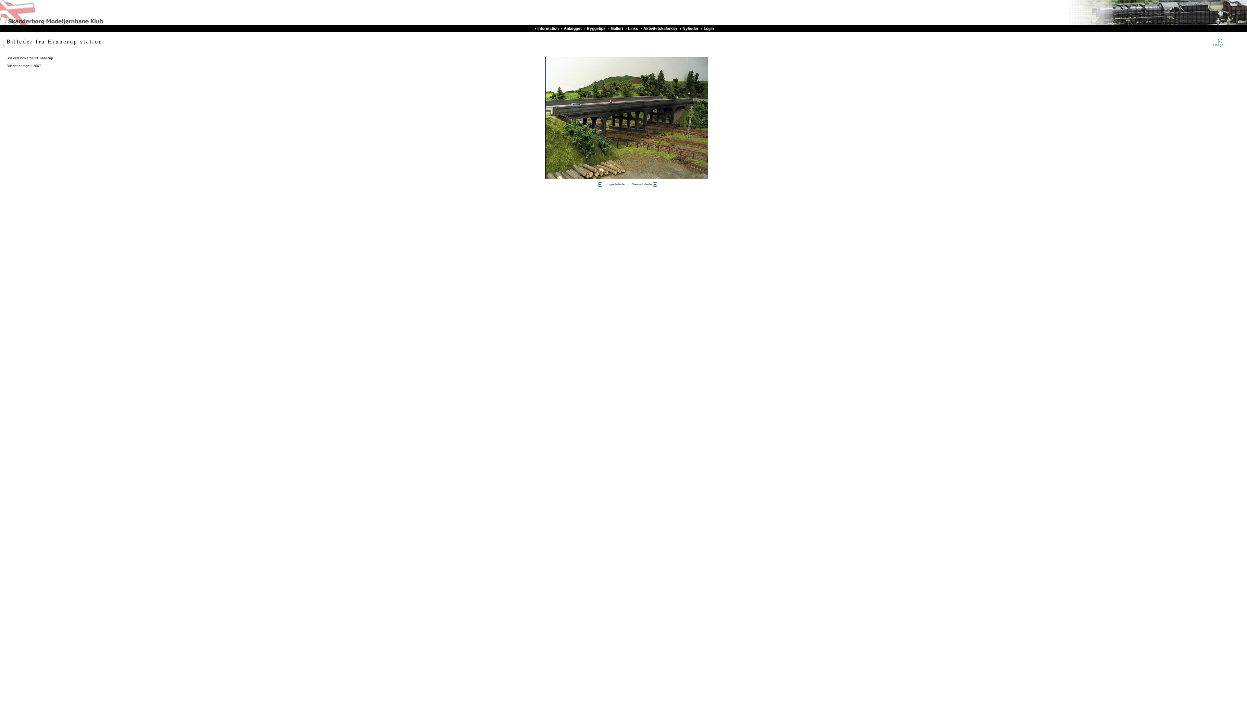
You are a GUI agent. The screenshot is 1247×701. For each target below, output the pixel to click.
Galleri (617, 28)
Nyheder (691, 28)
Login (709, 28)
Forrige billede (614, 184)
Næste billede (642, 184)
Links (633, 28)
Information (548, 28)
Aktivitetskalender (660, 28)
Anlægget (573, 28)
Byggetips (596, 28)
